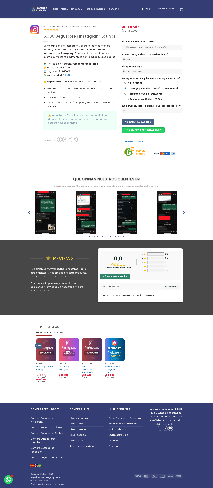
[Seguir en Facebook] (142, 9)
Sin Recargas (135, 82)
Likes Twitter (77, 440)
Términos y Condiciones (123, 423)
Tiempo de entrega (132, 66)
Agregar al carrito (138, 121)
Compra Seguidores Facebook (42, 449)
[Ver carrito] (181, 9)
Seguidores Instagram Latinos (81, 26)
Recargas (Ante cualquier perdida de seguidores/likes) (151, 78)
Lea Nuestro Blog (118, 435)
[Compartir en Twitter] (64, 139)
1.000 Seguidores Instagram (44, 368)
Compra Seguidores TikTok (46, 427)
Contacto (114, 446)
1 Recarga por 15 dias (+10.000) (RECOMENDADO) (153, 88)
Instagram (76, 9)
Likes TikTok (76, 423)
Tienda (64, 9)
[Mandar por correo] (70, 139)
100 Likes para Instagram (66, 368)
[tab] (44, 333)
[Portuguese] (40, 465)
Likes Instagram (79, 418)
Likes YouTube (78, 429)
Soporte (114, 9)
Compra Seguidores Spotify (46, 433)
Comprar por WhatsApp (145, 129)
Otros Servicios (95, 9)
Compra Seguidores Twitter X (47, 457)
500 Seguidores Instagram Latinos (113, 369)
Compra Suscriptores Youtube (42, 440)
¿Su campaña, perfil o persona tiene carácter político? (151, 106)
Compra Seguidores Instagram (42, 419)
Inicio (55, 9)
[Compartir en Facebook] (59, 139)
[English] (36, 465)
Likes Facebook (78, 435)
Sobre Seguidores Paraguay (125, 418)
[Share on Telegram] (75, 139)
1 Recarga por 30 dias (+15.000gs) (145, 93)
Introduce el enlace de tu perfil (139, 41)
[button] (144, 131)
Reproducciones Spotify (84, 446)
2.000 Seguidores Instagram (88, 369)
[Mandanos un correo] (150, 9)
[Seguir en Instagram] (146, 9)
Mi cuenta (114, 440)
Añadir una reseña (115, 276)
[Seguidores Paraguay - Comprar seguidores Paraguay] (39, 9)
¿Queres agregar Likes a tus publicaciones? (145, 54)
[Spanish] (32, 465)
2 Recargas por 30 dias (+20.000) (145, 99)
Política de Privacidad (121, 429)
